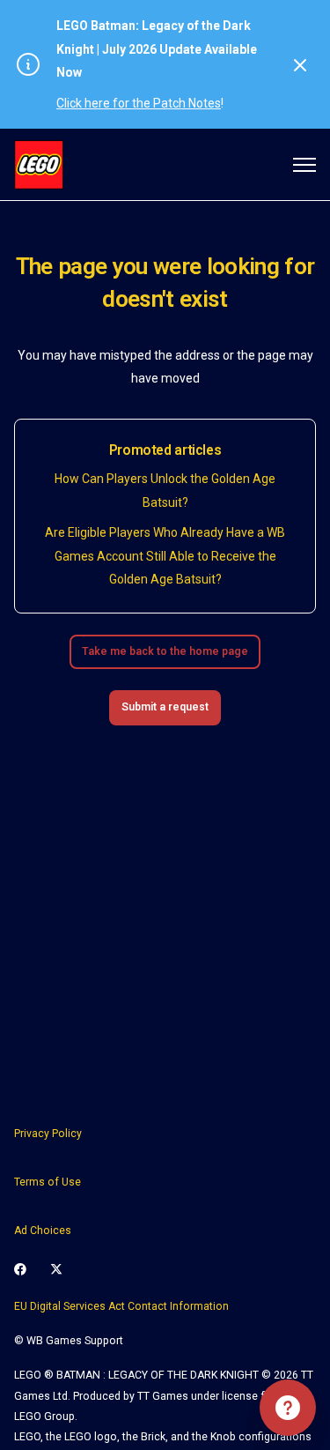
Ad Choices (42, 1230)
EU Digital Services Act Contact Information (121, 1306)
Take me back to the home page (165, 651)
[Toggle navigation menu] (304, 165)
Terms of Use (47, 1182)
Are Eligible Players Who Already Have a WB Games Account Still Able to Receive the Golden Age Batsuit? (165, 555)
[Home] (38, 165)
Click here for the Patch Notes (138, 103)
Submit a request (165, 707)
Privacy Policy (48, 1133)
